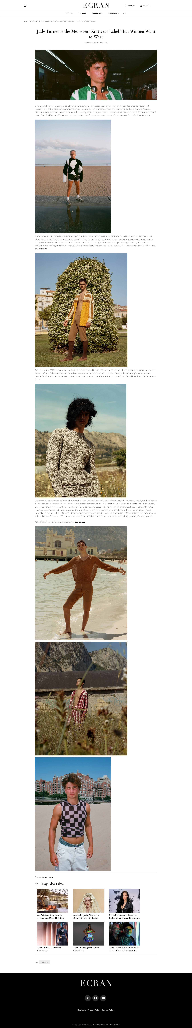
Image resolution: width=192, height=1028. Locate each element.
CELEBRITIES (97, 13)
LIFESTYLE (113, 13)
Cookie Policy (108, 1010)
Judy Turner (45, 962)
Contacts (82, 1010)
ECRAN (89, 1025)
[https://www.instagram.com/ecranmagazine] (88, 998)
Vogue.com (47, 877)
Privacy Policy (94, 1010)
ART (125, 13)
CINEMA (69, 13)
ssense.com (80, 522)
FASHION (82, 13)
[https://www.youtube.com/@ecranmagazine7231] (103, 998)
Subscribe (130, 6)
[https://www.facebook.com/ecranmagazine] (95, 998)
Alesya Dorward (92, 42)
